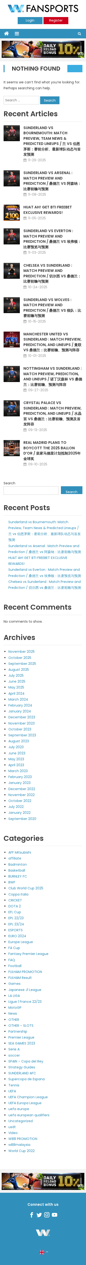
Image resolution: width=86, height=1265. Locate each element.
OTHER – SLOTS (20, 1025)
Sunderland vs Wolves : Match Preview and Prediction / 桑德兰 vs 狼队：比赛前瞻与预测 (52, 307)
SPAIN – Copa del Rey (25, 1061)
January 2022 (19, 812)
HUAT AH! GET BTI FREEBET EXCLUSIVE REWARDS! (47, 210)
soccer (14, 1055)
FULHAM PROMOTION (25, 971)
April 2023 (16, 765)
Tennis (13, 1085)
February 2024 (20, 705)
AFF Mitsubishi (19, 852)
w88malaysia (19, 1144)
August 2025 (18, 669)
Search (9, 483)
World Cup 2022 (21, 1150)
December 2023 (21, 717)
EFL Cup (14, 912)
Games (14, 983)
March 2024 (18, 699)
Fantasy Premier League (28, 953)
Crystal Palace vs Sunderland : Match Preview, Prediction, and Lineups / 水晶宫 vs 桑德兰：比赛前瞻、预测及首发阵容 (52, 413)
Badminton (17, 864)
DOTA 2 (14, 906)
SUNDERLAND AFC (22, 1073)
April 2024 (16, 693)
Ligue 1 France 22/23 (25, 1001)
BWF (11, 882)
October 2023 (19, 729)
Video (13, 1132)
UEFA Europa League (25, 1103)
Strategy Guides (21, 1067)
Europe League (20, 942)
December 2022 (21, 789)
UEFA (12, 1091)
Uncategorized (20, 1121)
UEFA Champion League (28, 1097)
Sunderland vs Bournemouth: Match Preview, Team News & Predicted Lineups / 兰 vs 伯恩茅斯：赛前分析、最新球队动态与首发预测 (52, 141)
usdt (12, 1127)
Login (30, 20)
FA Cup (14, 947)
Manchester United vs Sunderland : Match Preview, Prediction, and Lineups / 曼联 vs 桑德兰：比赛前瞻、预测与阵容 (52, 342)
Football (15, 965)
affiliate (14, 858)
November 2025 (21, 651)
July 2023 (16, 747)
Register (56, 20)
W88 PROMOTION (22, 1138)
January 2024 (19, 711)
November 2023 (21, 723)
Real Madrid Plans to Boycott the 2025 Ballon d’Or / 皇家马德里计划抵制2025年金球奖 (52, 450)
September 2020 (22, 818)
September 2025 (22, 663)
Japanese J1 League (24, 989)
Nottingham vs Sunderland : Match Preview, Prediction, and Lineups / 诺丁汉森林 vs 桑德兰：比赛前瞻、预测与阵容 (52, 376)
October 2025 (19, 657)
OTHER (13, 1019)
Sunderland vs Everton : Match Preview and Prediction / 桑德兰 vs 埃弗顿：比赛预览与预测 (52, 238)
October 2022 (19, 800)
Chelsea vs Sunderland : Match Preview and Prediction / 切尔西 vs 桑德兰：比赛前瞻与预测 (52, 273)
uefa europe (18, 1109)
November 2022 (21, 794)
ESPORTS (15, 930)
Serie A (14, 1049)
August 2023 (18, 741)
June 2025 (16, 681)
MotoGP (15, 1007)
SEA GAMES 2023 (21, 1043)
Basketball (16, 870)
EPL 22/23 (16, 918)
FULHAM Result (20, 977)
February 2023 (20, 776)
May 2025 (16, 687)
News (12, 1013)
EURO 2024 (17, 936)
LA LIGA (14, 995)
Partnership (17, 1031)
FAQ (11, 960)
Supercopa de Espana (26, 1079)
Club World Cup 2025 (25, 888)
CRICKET (15, 900)
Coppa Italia (18, 894)
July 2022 (16, 806)
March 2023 (18, 771)
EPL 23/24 (16, 924)
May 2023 (16, 759)
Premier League (21, 1037)
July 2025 (16, 675)
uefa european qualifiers (28, 1115)
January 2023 (19, 782)
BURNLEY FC (17, 876)
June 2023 (16, 753)
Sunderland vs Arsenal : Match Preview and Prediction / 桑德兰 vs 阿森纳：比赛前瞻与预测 (52, 180)
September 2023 (22, 735)
